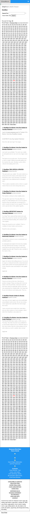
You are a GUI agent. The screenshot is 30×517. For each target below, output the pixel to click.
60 (11, 31)
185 (3, 54)
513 (14, 117)
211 (25, 57)
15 (17, 24)
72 (11, 33)
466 (8, 108)
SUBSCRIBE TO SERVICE (15, 481)
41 (22, 28)
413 (11, 98)
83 (9, 35)
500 (3, 115)
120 (24, 40)
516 (22, 117)
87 (17, 35)
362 (19, 87)
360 (14, 87)
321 (6, 80)
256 (25, 66)
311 (3, 78)
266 (3, 70)
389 (19, 92)
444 (22, 103)
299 (19, 75)
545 (3, 124)
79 (26, 33)
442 (17, 103)
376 (8, 91)
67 (26, 31)
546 (6, 124)
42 (24, 28)
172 (17, 50)
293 (3, 75)
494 (11, 114)
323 (11, 80)
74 (15, 33)
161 (11, 49)
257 (3, 68)
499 (25, 114)
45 (4, 29)
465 (6, 108)
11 (8, 24)
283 (25, 71)
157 (25, 47)
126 (14, 42)
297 (14, 75)
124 (9, 42)
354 (22, 85)
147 (22, 45)
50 (15, 29)
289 (17, 73)
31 (26, 26)
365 (3, 89)
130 (26, 42)
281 (19, 71)
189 (14, 54)
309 (22, 77)
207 (14, 57)
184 (25, 52)
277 (8, 71)
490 (25, 112)
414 (14, 98)
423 (14, 100)
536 (3, 122)
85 (13, 35)
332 (11, 82)
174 (22, 50)
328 (25, 80)
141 (6, 45)
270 (14, 70)
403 (8, 96)
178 (8, 52)
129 (23, 42)
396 (14, 94)
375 (6, 91)
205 (8, 57)
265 (25, 68)
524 (19, 119)
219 (22, 59)
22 (6, 26)
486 (14, 112)
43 (26, 28)
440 (11, 103)
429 (6, 101)
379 (17, 91)
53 (22, 29)
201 (22, 56)
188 (11, 54)
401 (3, 96)
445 (25, 103)
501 (6, 115)
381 (22, 91)
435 (22, 101)
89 (22, 35)
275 (3, 71)
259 (8, 68)
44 (2, 29)
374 (3, 91)
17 (21, 24)
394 (8, 94)
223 (8, 61)
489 (22, 112)
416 (19, 98)
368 (11, 89)
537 (6, 122)
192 (22, 54)
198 (14, 56)
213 (6, 59)
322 (8, 80)
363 (22, 87)
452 (19, 105)
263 (19, 68)
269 (11, 70)
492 (6, 114)
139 (25, 43)
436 (25, 101)
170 (11, 50)
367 (8, 89)
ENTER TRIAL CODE (15, 485)
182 (19, 52)
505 (17, 115)
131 (3, 43)
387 (14, 92)
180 (14, 52)
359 (11, 87)
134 (11, 43)
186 (6, 54)
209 (19, 57)
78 (24, 33)
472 (25, 108)
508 (25, 115)
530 (11, 121)
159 (6, 49)
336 (22, 82)
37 (13, 28)
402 (6, 96)
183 (22, 52)
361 (17, 87)
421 (8, 100)
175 (25, 50)
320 (3, 80)
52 (19, 29)
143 (11, 45)
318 (22, 78)
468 (14, 108)
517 (25, 117)
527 (3, 121)
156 (22, 47)
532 (17, 121)
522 (14, 119)
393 (6, 94)
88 (19, 35)
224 (11, 61)
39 (17, 28)
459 (14, 107)
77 (22, 33)
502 (8, 115)
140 (3, 45)
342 (14, 84)
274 (25, 70)
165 (22, 49)
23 (9, 26)
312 (5, 78)
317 (19, 78)
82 (6, 35)
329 (3, 82)
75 (17, 33)
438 (6, 103)
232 (8, 63)
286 (8, 73)
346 (25, 84)
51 (17, 29)
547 (8, 124)
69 (4, 33)
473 (3, 110)
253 (17, 66)
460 (17, 107)
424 (17, 100)
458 (11, 107)
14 (14, 24)
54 (24, 29)
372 (22, 89)
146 (19, 45)
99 (17, 36)
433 (17, 101)
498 (22, 114)
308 (19, 77)
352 (17, 85)
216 (14, 59)
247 (25, 64)
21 (4, 26)
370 (17, 89)
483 (6, 112)
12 (10, 24)
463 (25, 107)
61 (13, 31)
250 (8, 66)
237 (22, 63)
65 (22, 31)
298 (17, 75)
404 (11, 96)
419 (3, 100)
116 (13, 40)
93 (4, 36)
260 (11, 68)
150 (6, 47)
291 (22, 73)
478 (17, 110)
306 (14, 77)
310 (25, 77)
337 (25, 82)
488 (19, 112)
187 (8, 54)
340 (8, 84)
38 (15, 28)
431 (11, 101)
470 (19, 108)
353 (19, 85)
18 (23, 24)
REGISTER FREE (15, 483)
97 (13, 36)
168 (6, 50)
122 (3, 42)
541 (17, 122)
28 (19, 26)
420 (6, 100)
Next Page (13, 124)
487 (17, 112)
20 (2, 26)
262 (17, 68)
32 (2, 28)
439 (8, 103)
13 (12, 24)
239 (3, 64)
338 (3, 84)
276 (6, 71)
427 (25, 100)
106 (11, 38)
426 (22, 100)
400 (25, 94)
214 (8, 59)
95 (9, 36)
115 (11, 40)
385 (8, 92)
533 (19, 121)
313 (8, 78)
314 (11, 78)
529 (8, 121)
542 (19, 122)
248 (3, 66)
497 (19, 114)
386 (11, 92)
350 (11, 85)
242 (11, 64)
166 (25, 49)
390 (22, 92)
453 (22, 105)
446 (3, 105)
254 (19, 66)
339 (6, 84)
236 (19, 63)
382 (25, 91)
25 (13, 26)
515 (19, 117)
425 (19, 100)
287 (11, 73)
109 (19, 38)
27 (17, 26)
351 (14, 85)
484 (8, 112)
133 (8, 43)
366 (6, 89)
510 (6, 117)
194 (3, 56)
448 (8, 105)
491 (3, 114)
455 (3, 107)
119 (22, 40)
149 (3, 47)
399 (22, 94)
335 (19, 82)
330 (6, 82)
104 (6, 38)
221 (3, 61)
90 (24, 35)
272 (19, 70)
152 (11, 47)
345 (22, 84)
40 (19, 28)
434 (19, 101)
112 (3, 40)
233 (11, 63)
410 (3, 98)
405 (14, 96)
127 (17, 42)
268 (8, 70)
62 (15, 31)
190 (17, 54)
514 (17, 117)
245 (19, 64)
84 (11, 35)
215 (11, 59)
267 (6, 70)
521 (11, 119)
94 (6, 36)
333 (14, 82)
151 (8, 47)
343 (17, 84)
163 (17, 49)
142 (8, 45)
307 (17, 77)
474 (6, 110)
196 (8, 56)
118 (19, 40)
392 (3, 94)
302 (3, 77)
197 (11, 56)
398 (19, 94)
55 (26, 29)
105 (8, 38)
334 (17, 82)
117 (16, 40)
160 (8, 49)
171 (14, 50)
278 (11, 71)
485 (11, 112)
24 (11, 26)
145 (17, 45)
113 (5, 40)
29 (22, 26)
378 (14, 91)
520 (8, 119)
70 (6, 33)
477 (14, 110)
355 (25, 85)
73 (13, 33)
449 (11, 105)
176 (3, 52)
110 (22, 38)
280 (17, 71)
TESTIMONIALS (15, 494)
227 (19, 61)
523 (17, 119)
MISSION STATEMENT (15, 492)
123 (6, 42)
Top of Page (4, 512)
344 (19, 84)
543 (22, 122)
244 (17, 64)
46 (6, 29)
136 (17, 43)
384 (6, 92)
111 (25, 38)
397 (17, 94)
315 (14, 78)
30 (24, 26)
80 (2, 35)
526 (25, 119)
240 (6, 64)
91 (26, 35)
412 (8, 98)
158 (3, 49)
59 (9, 31)
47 (9, 29)
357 (6, 87)
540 (14, 122)
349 (8, 85)
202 (25, 56)
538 (8, 122)
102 (26, 36)
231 (6, 63)
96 (11, 36)
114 (8, 40)
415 (17, 98)
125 (12, 42)
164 (19, 49)
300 (22, 75)
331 (8, 82)
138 (22, 43)
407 (19, 96)
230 (3, 63)
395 (11, 94)
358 (8, 87)
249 (6, 66)
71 (9, 33)
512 (11, 117)
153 (14, 47)
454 (25, 105)
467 (11, 108)
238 (25, 63)
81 (4, 35)
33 (4, 28)
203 (3, 57)
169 (8, 50)
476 (11, 110)
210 (22, 57)
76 (19, 33)
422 (11, 100)
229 (25, 61)
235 (17, 63)
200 (19, 56)
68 (2, 33)
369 (14, 89)
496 (17, 114)
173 (19, 50)
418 (25, 98)
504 (14, 115)
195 (6, 56)
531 (14, 121)
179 (11, 52)
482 (3, 112)
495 (14, 114)
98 (15, 36)
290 (19, 73)
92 (2, 36)
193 (25, 54)
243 (14, 64)
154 (17, 47)
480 (22, 110)
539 (11, 122)
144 (14, 45)
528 (6, 121)
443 (19, 103)
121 (27, 40)
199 (17, 56)
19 (25, 24)
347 (3, 85)
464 (3, 108)
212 (3, 59)
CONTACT (15, 498)
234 (14, 63)
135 (14, 43)
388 (17, 92)
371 (19, 89)
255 (22, 66)
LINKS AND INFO (15, 496)
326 (19, 80)
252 (14, 66)
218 (19, 59)
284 (3, 73)
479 (19, 110)
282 (22, 71)
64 (19, 31)
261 (14, 68)
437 (3, 103)
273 (22, 70)
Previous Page (13, 22)
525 (22, 119)
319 (25, 78)
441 (14, 103)
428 (3, 101)
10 (6, 24)
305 (11, 77)
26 (15, 26)
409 (25, 96)
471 (22, 108)
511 (8, 117)
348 (6, 85)
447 (6, 105)
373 (25, 89)
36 (11, 28)
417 (22, 98)
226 (17, 61)
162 (14, 49)
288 (14, 73)
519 (6, 119)
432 (14, 101)
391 (25, 92)
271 (17, 70)
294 (6, 75)
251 (11, 66)
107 (14, 38)
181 (17, 52)
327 (22, 80)
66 (24, 31)
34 (6, 28)
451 (17, 105)
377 (11, 91)
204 (6, 57)
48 (11, 29)
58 (6, 31)
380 (19, 91)
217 (17, 59)
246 (22, 64)
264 (22, 68)
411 (5, 98)
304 (8, 77)
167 (3, 50)
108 (17, 38)
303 (6, 77)
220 (25, 59)
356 (3, 87)
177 (6, 52)
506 (19, 115)
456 (6, 107)
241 (8, 64)
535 (25, 121)
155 (19, 47)
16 (19, 24)
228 (22, 61)
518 (3, 119)
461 (19, 107)
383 (3, 92)
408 (22, 96)
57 (4, 31)
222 (6, 61)
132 (6, 43)
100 (20, 36)
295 (8, 75)
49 (13, 29)
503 (11, 115)
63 (17, 31)
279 (14, 71)
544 (25, 122)
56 (2, 31)
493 (8, 114)
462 (22, 107)
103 (3, 38)
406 (17, 96)
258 (6, 68)
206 (11, 57)
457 (8, 107)
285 (6, 73)
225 (14, 61)
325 (17, 80)
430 (8, 101)
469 (17, 108)
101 (23, 36)
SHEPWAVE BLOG (15, 491)
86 (15, 35)
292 (25, 73)
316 (17, 78)
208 (17, 57)
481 (25, 110)
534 (22, 121)
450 (14, 105)
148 (25, 45)
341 (11, 84)
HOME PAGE (15, 488)
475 (8, 110)
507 (22, 115)
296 (11, 75)
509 (3, 117)
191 (19, 54)
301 (25, 75)
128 (20, 42)
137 (19, 43)
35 (9, 28)
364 (25, 87)
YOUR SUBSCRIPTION (15, 486)
